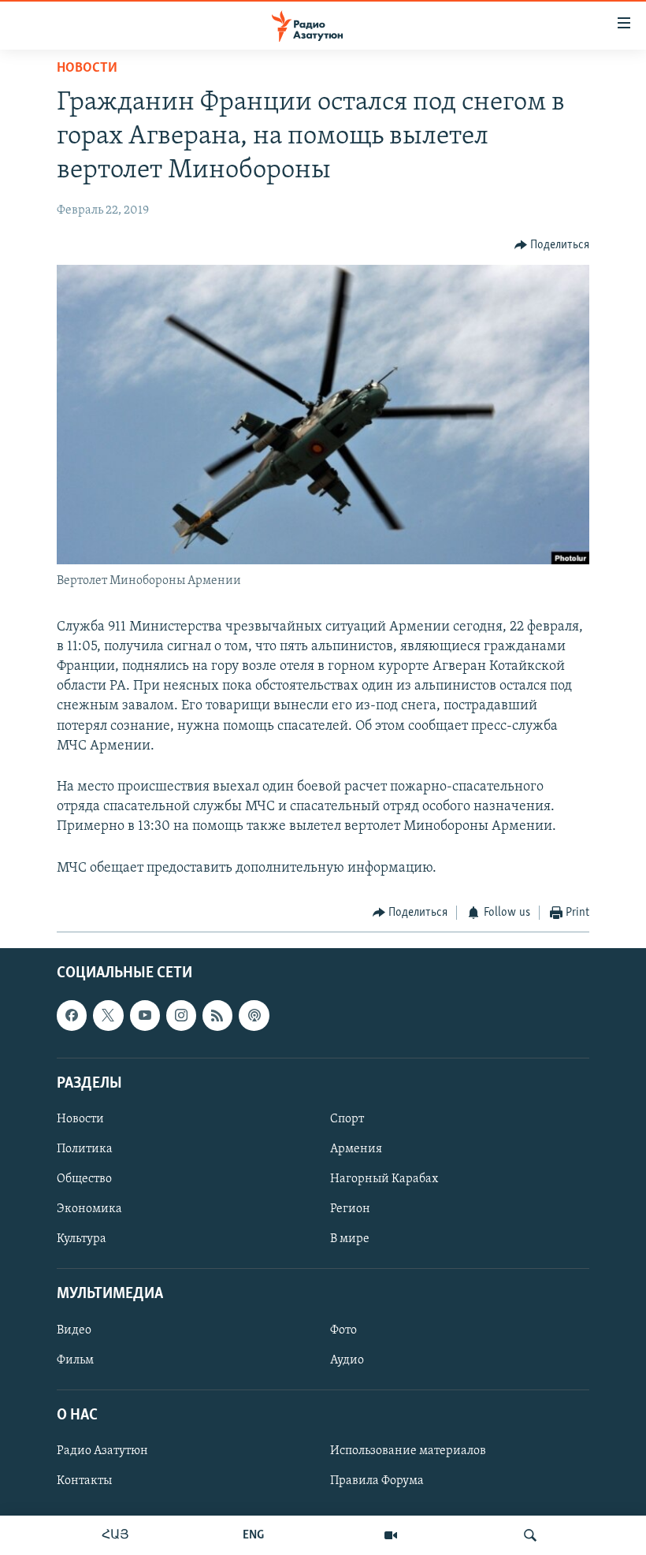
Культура (81, 1239)
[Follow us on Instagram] (181, 1016)
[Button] (552, 245)
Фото (343, 1330)
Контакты (84, 1481)
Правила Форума (377, 1481)
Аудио (347, 1360)
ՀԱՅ (115, 1535)
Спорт (347, 1119)
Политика (85, 1149)
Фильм (75, 1360)
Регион (350, 1209)
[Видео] (390, 1535)
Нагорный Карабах (384, 1179)
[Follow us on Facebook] (72, 1016)
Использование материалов (408, 1451)
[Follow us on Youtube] (145, 1016)
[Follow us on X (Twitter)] (108, 1016)
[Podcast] (254, 1016)
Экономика (89, 1209)
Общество (84, 1179)
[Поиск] (530, 1535)
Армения (356, 1149)
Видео (74, 1330)
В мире (349, 1239)
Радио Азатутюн (102, 1451)
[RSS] (217, 1016)
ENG (253, 1535)
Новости (87, 68)
